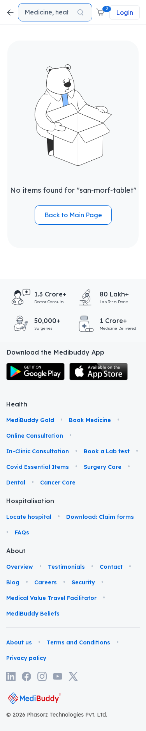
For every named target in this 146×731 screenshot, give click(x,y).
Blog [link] (12, 582)
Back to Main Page (73, 215)
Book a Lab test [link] (107, 451)
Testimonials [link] (66, 566)
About (16, 551)
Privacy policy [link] (26, 658)
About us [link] (19, 642)
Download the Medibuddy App (55, 352)
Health (16, 404)
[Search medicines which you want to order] (80, 12)
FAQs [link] (22, 532)
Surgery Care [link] (102, 466)
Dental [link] (15, 482)
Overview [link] (19, 566)
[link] (35, 371)
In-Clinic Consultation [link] (37, 451)
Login (124, 12)
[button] (100, 12)
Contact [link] (111, 566)
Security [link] (83, 582)
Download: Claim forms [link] (100, 516)
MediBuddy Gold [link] (30, 420)
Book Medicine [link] (90, 420)
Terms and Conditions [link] (78, 642)
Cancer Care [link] (58, 482)
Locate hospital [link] (28, 516)
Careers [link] (45, 582)
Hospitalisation (16, 501)
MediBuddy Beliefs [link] (33, 613)
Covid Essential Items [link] (37, 466)
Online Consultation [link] (34, 435)
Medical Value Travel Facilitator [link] (51, 597)
